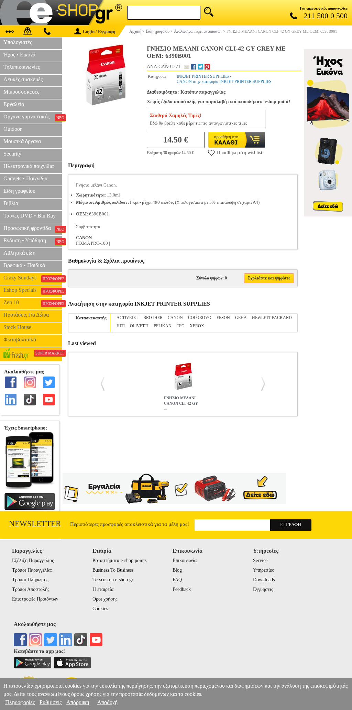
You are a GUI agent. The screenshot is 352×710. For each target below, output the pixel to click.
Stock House (17, 327)
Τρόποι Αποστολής (31, 589)
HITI (121, 326)
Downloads (264, 579)
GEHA (241, 317)
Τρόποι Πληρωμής (30, 579)
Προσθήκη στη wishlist (239, 152)
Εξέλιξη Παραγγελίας (33, 560)
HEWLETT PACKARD (272, 317)
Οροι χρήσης (105, 599)
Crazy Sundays (32, 278)
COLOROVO (199, 317)
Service (260, 560)
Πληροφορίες (20, 702)
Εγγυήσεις (263, 589)
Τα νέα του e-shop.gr (112, 579)
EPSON (223, 317)
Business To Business (112, 570)
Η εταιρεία (102, 589)
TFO (181, 326)
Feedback (182, 589)
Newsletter (35, 523)
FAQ (177, 579)
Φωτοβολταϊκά (19, 339)
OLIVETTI (139, 326)
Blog (177, 570)
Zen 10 (32, 302)
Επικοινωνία (185, 560)
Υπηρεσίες (263, 570)
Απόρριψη (77, 702)
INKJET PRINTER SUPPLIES (203, 76)
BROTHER (153, 317)
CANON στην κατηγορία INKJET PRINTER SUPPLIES (224, 81)
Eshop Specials (32, 290)
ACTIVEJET (127, 317)
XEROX (197, 326)
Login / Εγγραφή (99, 31)
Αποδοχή (107, 702)
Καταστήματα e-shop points (119, 560)
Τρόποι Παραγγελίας (32, 570)
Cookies (100, 608)
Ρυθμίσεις (51, 702)
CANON (175, 317)
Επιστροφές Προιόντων (35, 599)
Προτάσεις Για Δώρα (26, 315)
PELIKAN (163, 326)
